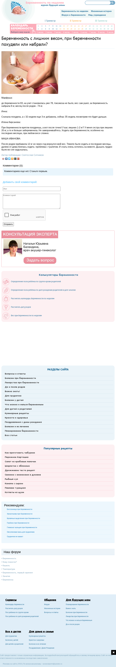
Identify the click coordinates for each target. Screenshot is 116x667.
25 (82, 26)
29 (90, 26)
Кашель (6, 565)
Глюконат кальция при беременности (22, 527)
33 (97, 26)
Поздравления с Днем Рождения (41, 648)
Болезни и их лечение (17, 427)
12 (56, 29)
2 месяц (49, 32)
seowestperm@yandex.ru (52, 664)
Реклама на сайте (10, 664)
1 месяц (40, 32)
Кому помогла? (10, 562)
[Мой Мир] (15, 159)
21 (75, 26)
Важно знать (71, 609)
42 (112, 29)
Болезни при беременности (20, 378)
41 (112, 26)
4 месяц (66, 32)
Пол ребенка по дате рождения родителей (22, 617)
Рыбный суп (11, 479)
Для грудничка (13, 396)
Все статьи (11, 435)
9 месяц (110, 32)
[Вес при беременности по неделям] (23, 319)
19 (71, 26)
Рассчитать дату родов (14, 609)
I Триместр (50, 21)
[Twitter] (9, 159)
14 (60, 29)
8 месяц (101, 32)
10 (53, 29)
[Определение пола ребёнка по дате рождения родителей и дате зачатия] (40, 293)
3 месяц (57, 32)
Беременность (9, 558)
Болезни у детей (14, 400)
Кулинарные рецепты (17, 413)
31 (93, 26)
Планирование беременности (21, 431)
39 (108, 26)
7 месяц (92, 32)
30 (90, 29)
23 (79, 26)
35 (101, 26)
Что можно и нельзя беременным (24, 405)
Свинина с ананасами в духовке (23, 475)
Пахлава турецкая (15, 488)
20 (71, 29)
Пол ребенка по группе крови (17, 613)
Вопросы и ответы (15, 374)
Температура (9, 569)
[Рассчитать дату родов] (18, 310)
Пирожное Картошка (16, 457)
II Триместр (75, 21)
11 (56, 26)
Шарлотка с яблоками (17, 466)
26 (82, 29)
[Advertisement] (58, 343)
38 (104, 29)
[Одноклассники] (12, 159)
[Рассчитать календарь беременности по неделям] (29, 302)
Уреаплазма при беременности (19, 514)
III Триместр (101, 21)
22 (75, 29)
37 (104, 26)
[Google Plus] (18, 159)
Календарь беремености (14, 605)
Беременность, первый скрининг (18, 572)
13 (60, 26)
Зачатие (6, 576)
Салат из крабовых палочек (20, 462)
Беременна (8, 580)
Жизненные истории (52, 609)
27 (86, 26)
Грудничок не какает (15, 537)
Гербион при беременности (18, 523)
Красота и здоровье (16, 418)
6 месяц (84, 32)
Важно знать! (12, 391)
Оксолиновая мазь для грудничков (20, 532)
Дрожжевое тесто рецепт (20, 470)
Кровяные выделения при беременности (23, 518)
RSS (20, 664)
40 (108, 29)
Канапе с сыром (14, 484)
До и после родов (15, 387)
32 (93, 29)
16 (64, 29)
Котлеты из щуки (14, 492)
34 (97, 29)
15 (64, 26)
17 (67, 26)
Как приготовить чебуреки (20, 453)
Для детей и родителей (18, 409)
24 (79, 29)
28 (86, 29)
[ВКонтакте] (6, 159)
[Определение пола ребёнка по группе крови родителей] (33, 285)
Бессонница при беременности (19, 509)
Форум (47, 605)
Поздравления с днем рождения (23, 422)
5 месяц (75, 32)
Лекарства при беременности (22, 383)
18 (67, 29)
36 (101, 29)
